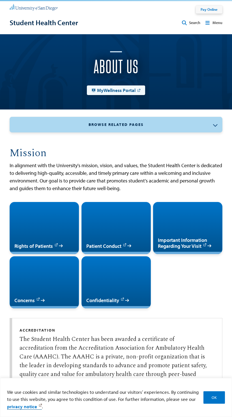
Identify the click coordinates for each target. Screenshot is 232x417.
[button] (116, 125)
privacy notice (22, 406)
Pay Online (209, 9)
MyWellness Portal (116, 90)
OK (214, 397)
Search (194, 22)
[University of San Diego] (34, 7)
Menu (217, 22)
